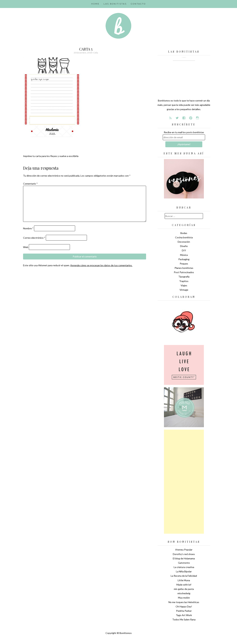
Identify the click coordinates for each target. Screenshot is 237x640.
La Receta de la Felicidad (184, 575)
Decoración (184, 241)
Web (25, 247)
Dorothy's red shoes (184, 554)
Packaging (183, 259)
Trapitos (183, 281)
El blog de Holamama (184, 558)
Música (184, 254)
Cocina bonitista (184, 237)
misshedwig (183, 593)
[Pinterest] (191, 118)
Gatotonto (184, 562)
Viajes (184, 285)
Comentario (30, 183)
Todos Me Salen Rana (184, 619)
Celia (95, 52)
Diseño (184, 246)
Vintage (184, 289)
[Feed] (170, 118)
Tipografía (183, 276)
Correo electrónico (34, 237)
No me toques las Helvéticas (183, 602)
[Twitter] (177, 118)
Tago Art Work (184, 615)
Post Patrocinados (184, 272)
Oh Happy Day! (184, 606)
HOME (95, 4)
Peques (184, 263)
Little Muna (184, 580)
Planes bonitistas (184, 267)
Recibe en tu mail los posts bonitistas (184, 132)
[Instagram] (197, 118)
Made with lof (183, 584)
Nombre (28, 228)
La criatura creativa (184, 567)
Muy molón (184, 597)
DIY (184, 250)
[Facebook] (184, 118)
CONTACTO (138, 4)
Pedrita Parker (184, 610)
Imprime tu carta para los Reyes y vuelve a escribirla (50, 156)
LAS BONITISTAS (115, 4)
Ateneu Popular (183, 549)
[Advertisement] (184, 482)
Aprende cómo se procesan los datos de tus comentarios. (101, 265)
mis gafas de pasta (184, 588)
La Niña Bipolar (184, 571)
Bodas (183, 233)
